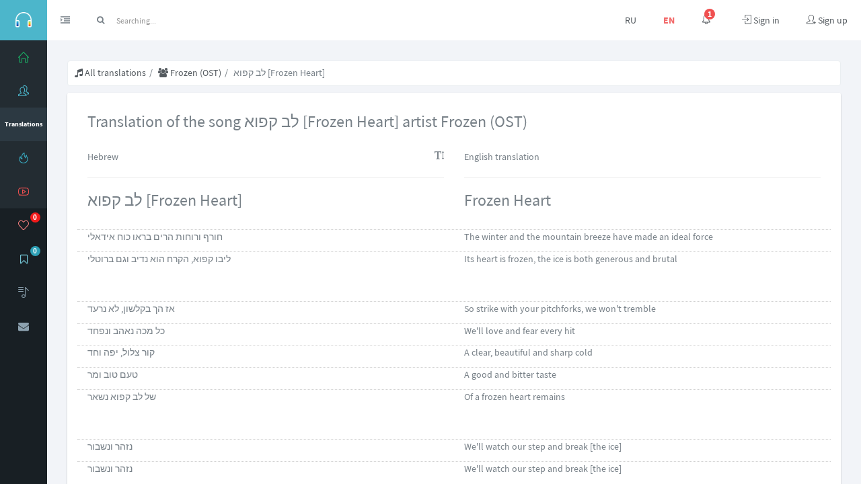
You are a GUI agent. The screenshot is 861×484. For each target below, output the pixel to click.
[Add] (23, 292)
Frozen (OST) (194, 73)
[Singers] (23, 91)
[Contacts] (23, 326)
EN (669, 20)
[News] (23, 158)
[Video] (23, 191)
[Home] (23, 57)
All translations (114, 73)
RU (630, 20)
